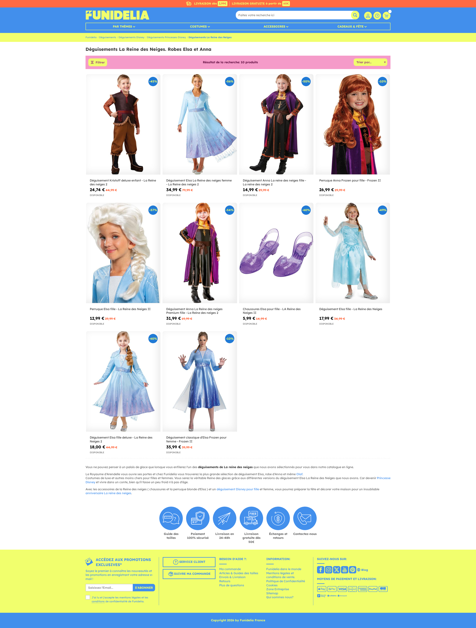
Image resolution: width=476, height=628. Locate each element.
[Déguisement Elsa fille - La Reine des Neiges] (353, 253)
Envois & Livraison (232, 577)
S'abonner (144, 587)
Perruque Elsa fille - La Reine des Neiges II (120, 309)
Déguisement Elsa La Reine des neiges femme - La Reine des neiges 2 (199, 182)
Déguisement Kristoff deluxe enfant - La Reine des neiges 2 (123, 182)
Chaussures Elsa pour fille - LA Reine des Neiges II (272, 311)
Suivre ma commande (191, 574)
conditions (98, 601)
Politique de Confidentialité (285, 581)
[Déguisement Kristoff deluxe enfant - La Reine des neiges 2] (123, 124)
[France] (320, 570)
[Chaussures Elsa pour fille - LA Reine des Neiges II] (276, 253)
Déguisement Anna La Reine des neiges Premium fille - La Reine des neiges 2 (194, 311)
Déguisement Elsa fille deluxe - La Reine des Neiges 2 (121, 439)
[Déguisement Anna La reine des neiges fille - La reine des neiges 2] (276, 124)
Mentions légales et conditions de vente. (280, 575)
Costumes (198, 26)
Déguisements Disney (131, 37)
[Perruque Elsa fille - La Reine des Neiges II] (123, 253)
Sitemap (272, 593)
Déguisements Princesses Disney (166, 37)
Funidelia (91, 37)
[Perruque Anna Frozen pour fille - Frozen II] (353, 124)
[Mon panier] (386, 16)
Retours (224, 581)
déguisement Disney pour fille (238, 489)
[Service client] (377, 16)
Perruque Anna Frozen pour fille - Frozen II (350, 180)
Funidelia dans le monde (283, 569)
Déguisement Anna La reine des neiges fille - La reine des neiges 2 (274, 182)
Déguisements (107, 37)
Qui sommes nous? (279, 597)
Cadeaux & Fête (350, 26)
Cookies (272, 585)
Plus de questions (231, 585)
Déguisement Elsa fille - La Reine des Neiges (350, 309)
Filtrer (100, 62)
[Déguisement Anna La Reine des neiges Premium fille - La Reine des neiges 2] (200, 253)
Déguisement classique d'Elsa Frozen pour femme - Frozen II (196, 439)
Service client (191, 562)
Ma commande (230, 569)
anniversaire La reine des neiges (108, 493)
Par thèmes (122, 26)
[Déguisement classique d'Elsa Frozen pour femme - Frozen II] (200, 381)
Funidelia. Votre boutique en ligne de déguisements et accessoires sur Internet (117, 15)
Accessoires (274, 26)
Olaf (299, 474)
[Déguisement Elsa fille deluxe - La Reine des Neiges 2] (123, 381)
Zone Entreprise (277, 589)
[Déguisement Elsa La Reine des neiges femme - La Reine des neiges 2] (200, 124)
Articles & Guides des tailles (238, 573)
